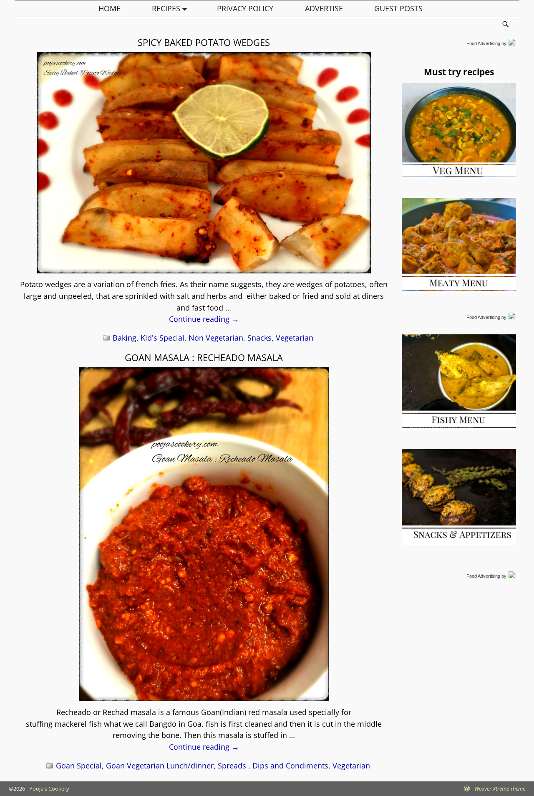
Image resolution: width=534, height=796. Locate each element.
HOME (109, 8)
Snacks (259, 338)
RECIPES (166, 8)
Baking (124, 338)
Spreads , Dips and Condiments (273, 766)
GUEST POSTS (398, 8)
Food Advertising (483, 43)
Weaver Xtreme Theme (499, 788)
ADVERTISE (324, 8)
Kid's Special (162, 338)
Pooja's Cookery (49, 788)
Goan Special (79, 766)
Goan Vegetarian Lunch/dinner (160, 766)
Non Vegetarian (216, 338)
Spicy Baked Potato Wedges (204, 42)
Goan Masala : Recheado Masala (204, 357)
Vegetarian (294, 338)
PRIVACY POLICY (245, 8)
